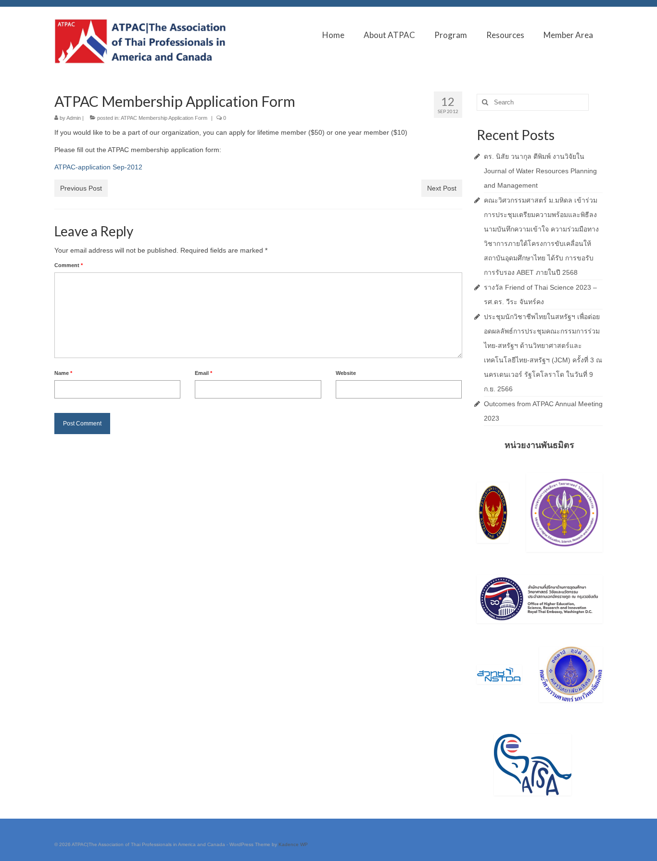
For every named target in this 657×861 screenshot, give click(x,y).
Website (346, 373)
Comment (68, 265)
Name (63, 373)
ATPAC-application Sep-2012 (98, 167)
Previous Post (81, 188)
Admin (73, 118)
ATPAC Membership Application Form (164, 118)
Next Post (441, 188)
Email (203, 373)
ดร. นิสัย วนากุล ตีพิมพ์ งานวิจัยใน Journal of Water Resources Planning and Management (540, 171)
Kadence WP (293, 844)
